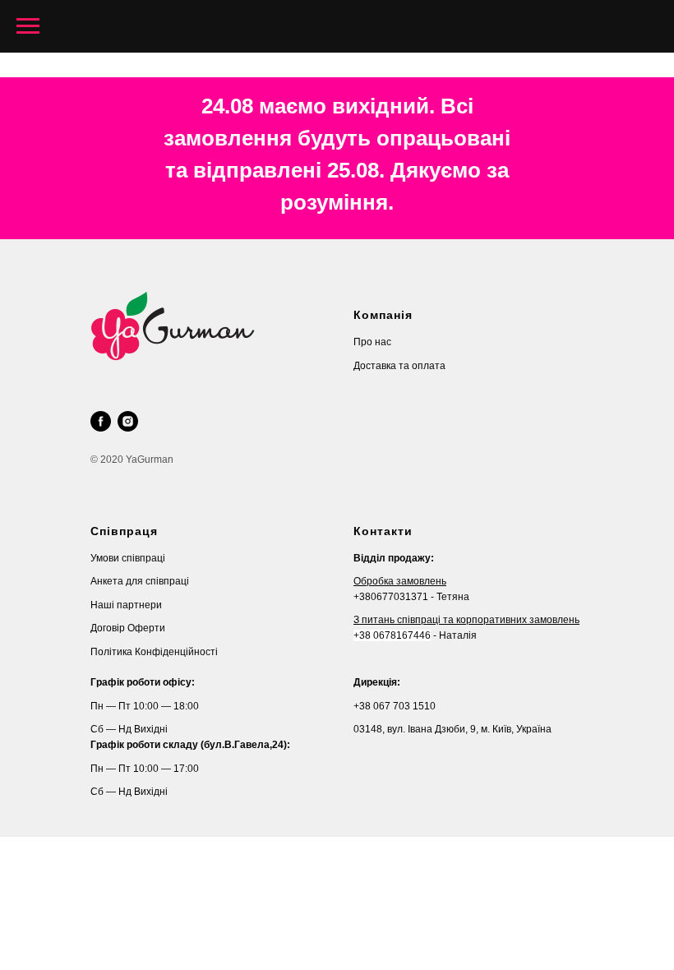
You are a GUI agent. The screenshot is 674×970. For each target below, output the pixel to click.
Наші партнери (126, 605)
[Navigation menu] (27, 26)
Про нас (372, 342)
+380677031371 (390, 597)
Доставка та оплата (399, 366)
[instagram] (128, 421)
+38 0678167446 (392, 635)
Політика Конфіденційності (154, 652)
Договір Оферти (127, 628)
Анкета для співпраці (139, 581)
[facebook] (100, 421)
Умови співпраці (127, 558)
